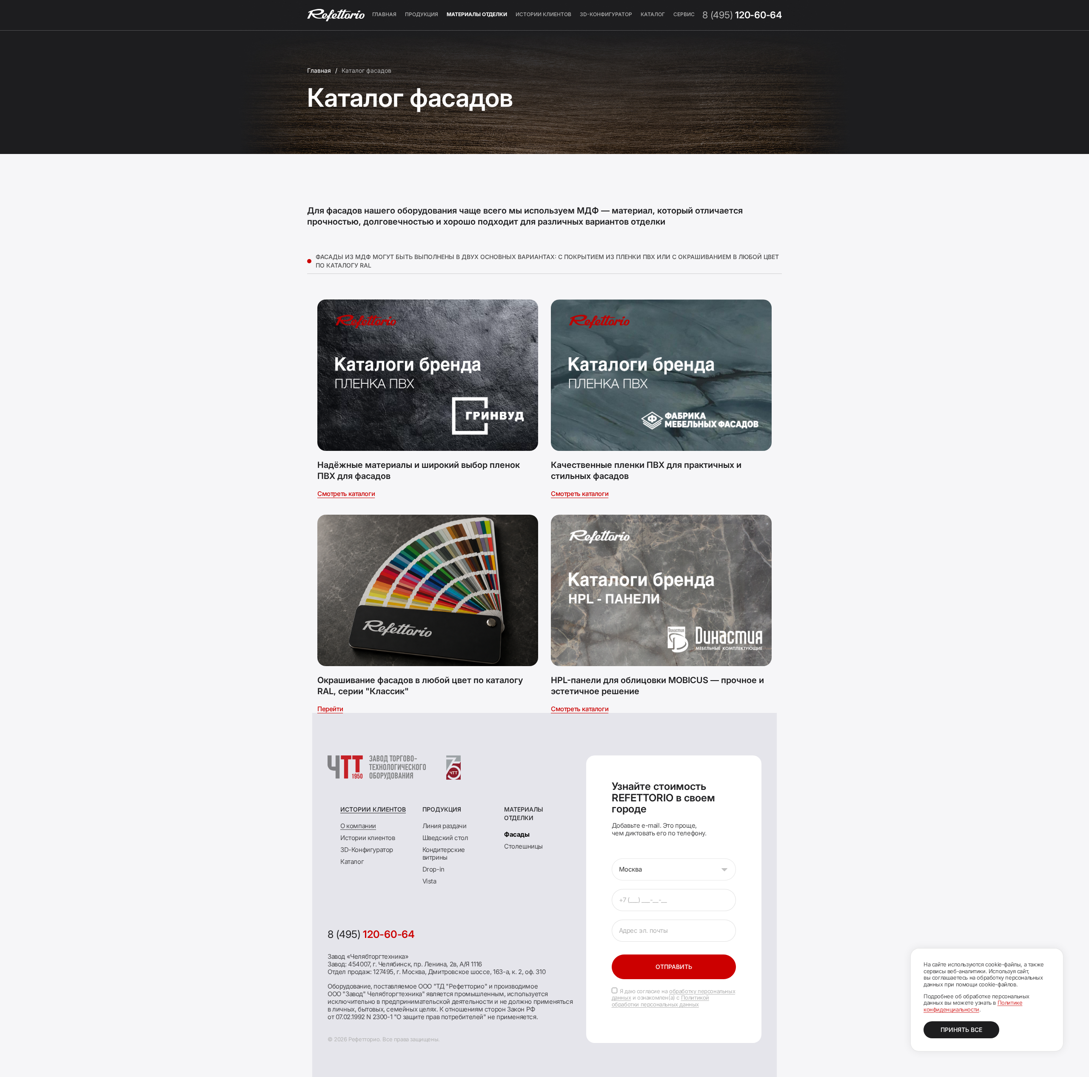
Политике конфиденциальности (973, 1006)
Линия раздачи (444, 826)
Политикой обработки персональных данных (660, 1001)
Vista (429, 881)
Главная (384, 14)
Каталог (653, 14)
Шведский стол (445, 838)
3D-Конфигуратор (606, 14)
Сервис (684, 14)
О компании (358, 826)
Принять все (961, 1029)
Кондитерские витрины (443, 853)
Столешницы (523, 846)
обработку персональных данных (674, 994)
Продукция (421, 14)
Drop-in (433, 869)
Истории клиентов (543, 14)
